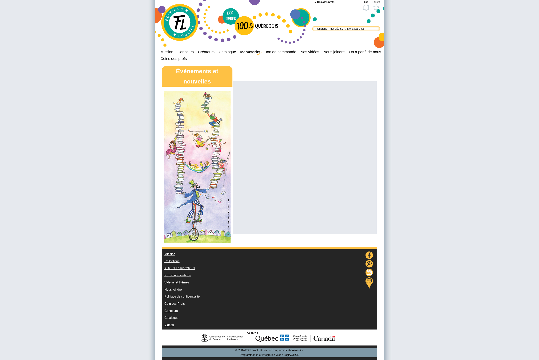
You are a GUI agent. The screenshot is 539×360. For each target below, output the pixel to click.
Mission (166, 52)
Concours (185, 52)
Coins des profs (173, 59)
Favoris (376, 2)
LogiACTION (291, 354)
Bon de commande (280, 52)
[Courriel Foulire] (369, 264)
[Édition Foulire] (183, 24)
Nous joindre (334, 52)
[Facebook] (369, 255)
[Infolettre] (369, 273)
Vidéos (169, 325)
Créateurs (206, 52)
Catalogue (227, 52)
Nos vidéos (309, 52)
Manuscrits (250, 52)
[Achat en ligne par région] (369, 283)
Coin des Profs (174, 303)
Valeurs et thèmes (176, 282)
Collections (172, 261)
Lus (366, 2)
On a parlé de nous (365, 52)
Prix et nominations (177, 275)
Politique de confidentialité (182, 296)
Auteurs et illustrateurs (179, 268)
